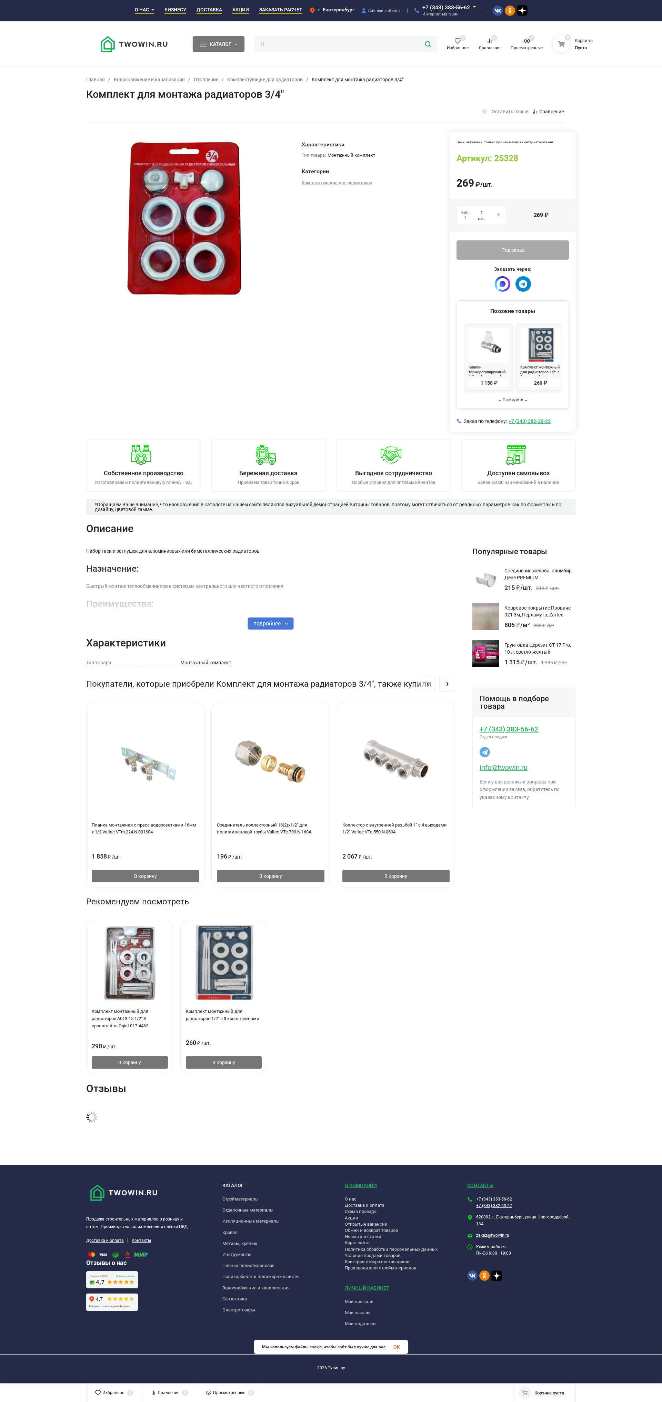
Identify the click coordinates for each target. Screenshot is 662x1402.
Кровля (230, 1232)
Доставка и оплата (105, 1240)
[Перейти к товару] (188, 218)
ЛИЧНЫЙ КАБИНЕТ (367, 1288)
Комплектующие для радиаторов (265, 79)
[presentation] (428, 684)
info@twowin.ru (504, 768)
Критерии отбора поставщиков (377, 1261)
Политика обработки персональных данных (391, 1249)
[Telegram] (523, 284)
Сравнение (551, 111)
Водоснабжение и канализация (149, 79)
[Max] (502, 284)
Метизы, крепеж (239, 1243)
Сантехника (234, 1298)
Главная (95, 79)
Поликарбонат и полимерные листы (261, 1276)
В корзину (145, 876)
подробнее (267, 623)
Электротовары (238, 1309)
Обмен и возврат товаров (371, 1230)
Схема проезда (361, 1211)
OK (396, 1347)
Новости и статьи (363, 1236)
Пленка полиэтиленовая (248, 1265)
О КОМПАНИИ (361, 1185)
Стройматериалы (240, 1199)
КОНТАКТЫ (480, 1185)
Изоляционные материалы (251, 1221)
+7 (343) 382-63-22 (494, 1205)
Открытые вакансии (366, 1224)
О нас (351, 1199)
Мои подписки (360, 1323)
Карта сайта (357, 1242)
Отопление (206, 79)
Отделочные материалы (247, 1210)
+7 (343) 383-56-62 (446, 7)
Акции (351, 1218)
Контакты (141, 1240)
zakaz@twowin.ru (492, 1235)
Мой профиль (359, 1301)
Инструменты (236, 1254)
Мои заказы (357, 1312)
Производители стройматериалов (380, 1267)
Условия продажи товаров (372, 1255)
